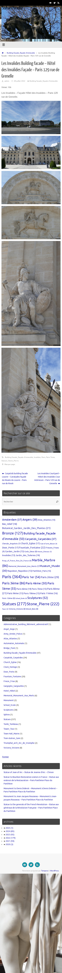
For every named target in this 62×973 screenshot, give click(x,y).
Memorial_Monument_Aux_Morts (23, 566)
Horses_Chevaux (44, 552)
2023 (10, 834)
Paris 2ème (50, 577)
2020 (9, 844)
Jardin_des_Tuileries (28, 555)
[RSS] (59, 3)
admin (6, 81)
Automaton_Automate (14, 643)
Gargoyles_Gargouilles (14, 686)
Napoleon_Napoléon (19, 570)
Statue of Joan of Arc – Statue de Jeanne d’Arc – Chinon (29, 772)
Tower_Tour (9, 729)
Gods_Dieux (30, 551)
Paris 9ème (15, 593)
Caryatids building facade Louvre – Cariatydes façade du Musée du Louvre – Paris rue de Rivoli (15, 478)
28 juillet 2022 (19, 81)
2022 (11, 838)
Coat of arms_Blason (48, 544)
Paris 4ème (36, 583)
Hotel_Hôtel (9, 691)
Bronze (12, 533)
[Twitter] (54, 3)
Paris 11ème (49, 593)
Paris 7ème (50, 457)
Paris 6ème (24, 589)
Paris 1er (31, 577)
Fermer (5, 757)
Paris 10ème (32, 593)
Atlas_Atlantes (46, 520)
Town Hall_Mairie (11, 733)
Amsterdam (12, 519)
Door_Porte (10, 547)
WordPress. (54, 871)
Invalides (37, 457)
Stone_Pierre (13, 461)
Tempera (44, 871)
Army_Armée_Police (13, 634)
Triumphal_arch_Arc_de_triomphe (19, 743)
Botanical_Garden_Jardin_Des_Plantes (26, 528)
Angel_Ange (9, 629)
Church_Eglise (30, 543)
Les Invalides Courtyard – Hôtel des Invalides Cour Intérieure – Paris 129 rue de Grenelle (47, 478)
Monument (9, 700)
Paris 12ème (8, 598)
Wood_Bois (32, 609)
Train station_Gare (12, 738)
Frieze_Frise (9, 681)
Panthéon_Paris (41, 571)
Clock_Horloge (10, 667)
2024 (10, 831)
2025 (9, 828)
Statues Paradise (12, 8)
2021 (10, 841)
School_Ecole (21, 598)
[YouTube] (50, 3)
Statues (4, 461)
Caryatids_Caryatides (40, 539)
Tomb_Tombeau (11, 724)
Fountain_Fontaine (32, 547)
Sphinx (7, 714)
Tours (5, 609)
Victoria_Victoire (17, 609)
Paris (43, 457)
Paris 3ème (13, 583)
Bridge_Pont (9, 648)
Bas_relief (9, 524)
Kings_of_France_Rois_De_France (16, 561)
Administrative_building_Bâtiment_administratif (26, 624)
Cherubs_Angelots (11, 544)
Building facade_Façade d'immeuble (21, 53)
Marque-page (9, 464)
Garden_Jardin (14, 551)
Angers (29, 519)
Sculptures (37, 598)
